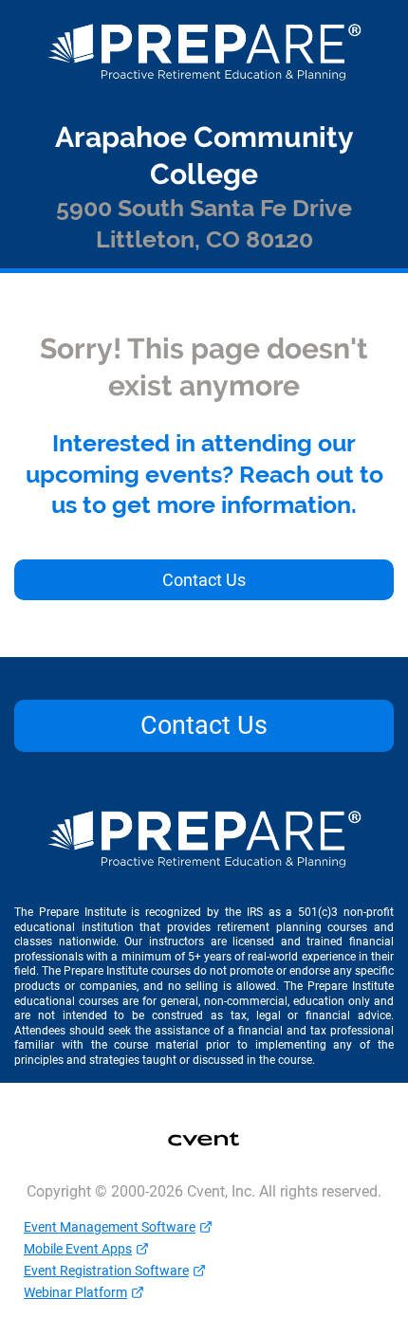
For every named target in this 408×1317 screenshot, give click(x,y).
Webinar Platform (75, 1292)
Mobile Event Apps (78, 1248)
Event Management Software (109, 1227)
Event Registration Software (106, 1270)
